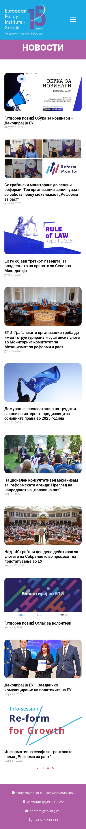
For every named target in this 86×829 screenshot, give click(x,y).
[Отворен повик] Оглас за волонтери (37, 623)
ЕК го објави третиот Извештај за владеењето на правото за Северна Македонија (37, 266)
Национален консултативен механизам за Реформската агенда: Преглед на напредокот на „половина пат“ (41, 485)
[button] (73, 20)
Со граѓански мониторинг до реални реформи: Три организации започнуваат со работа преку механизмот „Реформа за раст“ (41, 192)
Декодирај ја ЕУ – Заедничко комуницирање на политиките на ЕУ (37, 687)
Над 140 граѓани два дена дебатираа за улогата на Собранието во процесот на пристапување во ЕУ (41, 556)
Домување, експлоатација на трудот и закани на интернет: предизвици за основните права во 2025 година (40, 413)
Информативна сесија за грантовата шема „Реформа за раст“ (38, 754)
